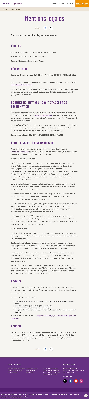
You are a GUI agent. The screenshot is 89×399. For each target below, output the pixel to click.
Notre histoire (30, 372)
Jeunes (61, 3)
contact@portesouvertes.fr (21, 85)
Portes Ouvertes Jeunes (50, 374)
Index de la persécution (15, 370)
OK (86, 396)
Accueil (5, 9)
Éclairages (54, 3)
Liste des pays (12, 372)
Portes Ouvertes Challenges (51, 370)
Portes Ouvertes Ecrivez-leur (51, 372)
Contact (68, 3)
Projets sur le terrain (31, 368)
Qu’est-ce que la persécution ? (17, 368)
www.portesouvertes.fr (44, 115)
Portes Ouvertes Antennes (50, 368)
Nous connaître (30, 370)
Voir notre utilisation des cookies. (17, 397)
